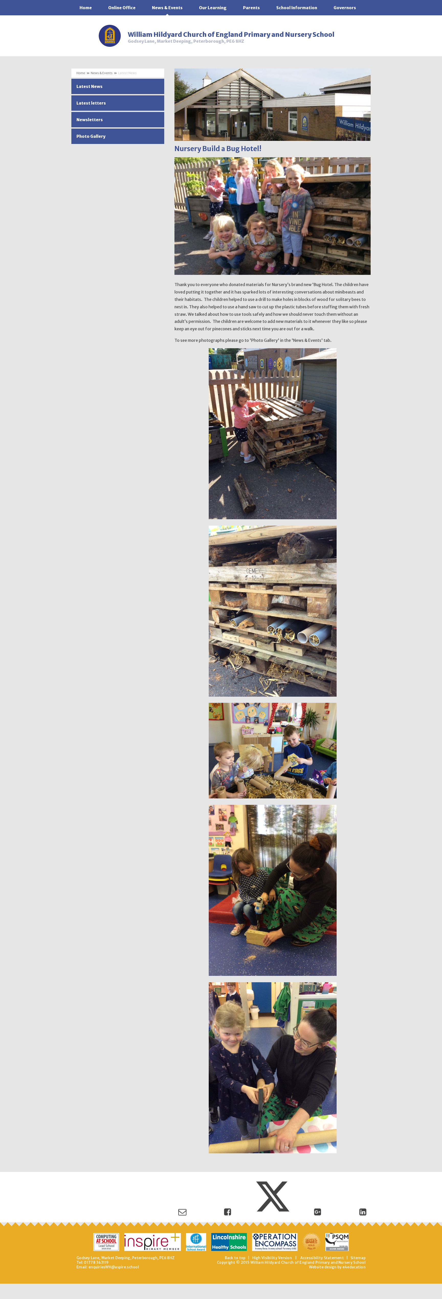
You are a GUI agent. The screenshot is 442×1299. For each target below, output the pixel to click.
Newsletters (89, 119)
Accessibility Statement (322, 1258)
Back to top (235, 1258)
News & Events (102, 73)
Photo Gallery (90, 136)
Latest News (127, 73)
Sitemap (358, 1258)
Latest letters (91, 103)
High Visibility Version (272, 1258)
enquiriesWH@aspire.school (114, 1267)
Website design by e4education (337, 1267)
